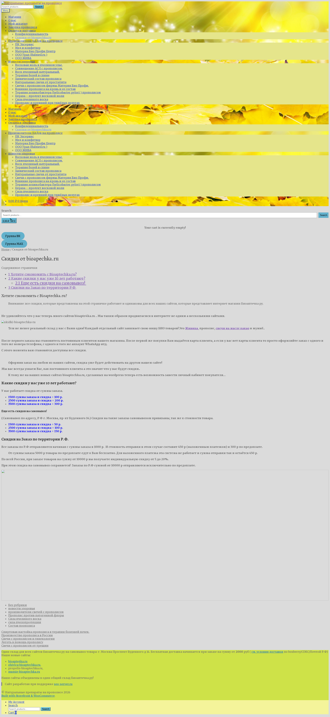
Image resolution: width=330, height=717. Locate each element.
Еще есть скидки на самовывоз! (50, 283)
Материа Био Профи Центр (35, 51)
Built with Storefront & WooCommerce (28, 695)
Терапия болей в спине (32, 75)
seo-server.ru (63, 684)
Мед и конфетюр (27, 47)
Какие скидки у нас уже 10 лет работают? (46, 278)
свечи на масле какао (232, 328)
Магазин (14, 17)
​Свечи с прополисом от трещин (24, 645)
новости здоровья (21, 61)
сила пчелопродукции (24, 622)
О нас (12, 20)
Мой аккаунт (18, 23)
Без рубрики (17, 605)
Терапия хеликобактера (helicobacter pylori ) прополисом (58, 92)
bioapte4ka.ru (18, 661)
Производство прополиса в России (27, 635)
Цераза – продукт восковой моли (39, 96)
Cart (12, 712)
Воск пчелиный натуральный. (37, 72)
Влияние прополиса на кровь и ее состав (45, 89)
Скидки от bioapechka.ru (33, 37)
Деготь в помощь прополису (22, 642)
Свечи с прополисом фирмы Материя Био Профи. (52, 85)
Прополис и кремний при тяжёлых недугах (47, 102)
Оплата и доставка (22, 30)
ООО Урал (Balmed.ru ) (31, 54)
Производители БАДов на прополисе (35, 41)
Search (38, 6)
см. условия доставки (267, 651)
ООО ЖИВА (23, 58)
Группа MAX (14, 243)
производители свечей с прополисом (36, 612)
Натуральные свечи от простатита (40, 82)
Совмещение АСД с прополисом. (39, 68)
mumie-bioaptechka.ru (24, 671)
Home (5, 249)
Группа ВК (12, 236)
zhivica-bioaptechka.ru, (24, 664)
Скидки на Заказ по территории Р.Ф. (42, 287)
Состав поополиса (21, 625)
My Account (16, 702)
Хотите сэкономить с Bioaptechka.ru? (42, 274)
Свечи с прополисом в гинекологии (28, 638)
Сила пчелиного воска (31, 99)
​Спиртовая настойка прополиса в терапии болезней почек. (45, 632)
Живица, (192, 328)
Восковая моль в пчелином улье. (39, 65)
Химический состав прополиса (38, 78)
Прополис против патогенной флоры (36, 615)
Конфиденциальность (31, 34)
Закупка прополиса (22, 27)
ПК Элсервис (24, 44)
